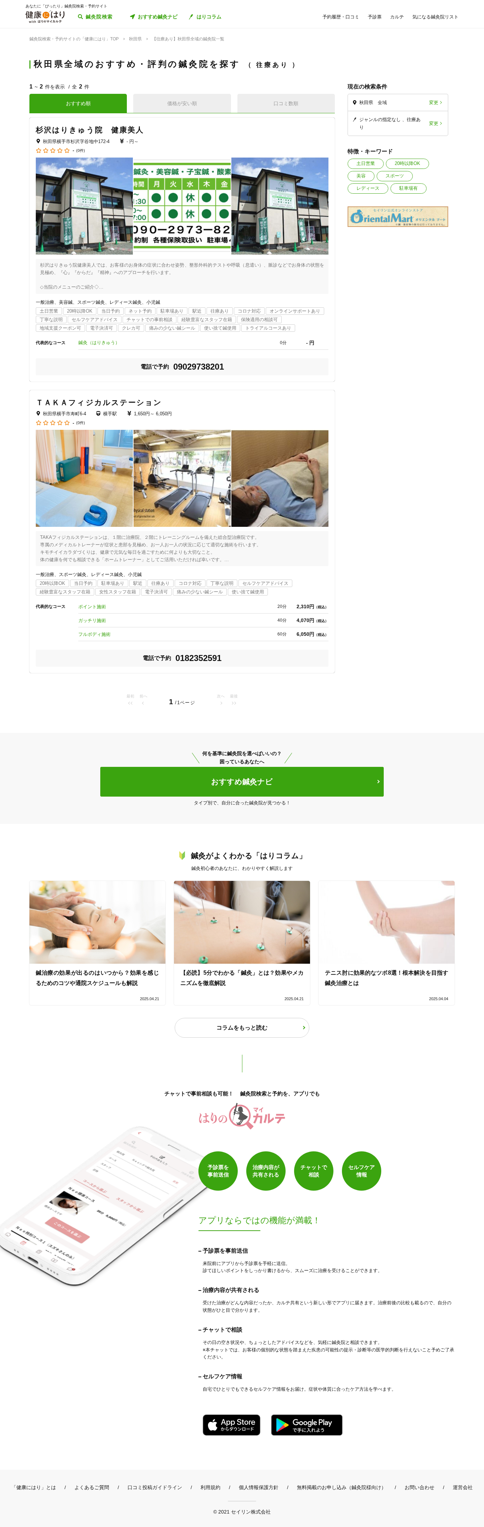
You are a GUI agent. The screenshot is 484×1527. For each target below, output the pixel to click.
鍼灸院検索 (99, 16)
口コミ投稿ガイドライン (155, 1487)
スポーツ (394, 175)
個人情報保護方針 (258, 1487)
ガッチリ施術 (92, 620)
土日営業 (365, 163)
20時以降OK (407, 163)
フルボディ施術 (94, 634)
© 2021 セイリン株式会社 (242, 1511)
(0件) (80, 151)
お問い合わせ (419, 1487)
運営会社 (463, 1487)
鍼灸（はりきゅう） (99, 342)
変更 (433, 102)
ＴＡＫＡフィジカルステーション (99, 402)
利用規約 (210, 1487)
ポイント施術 (92, 606)
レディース (367, 188)
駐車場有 (408, 188)
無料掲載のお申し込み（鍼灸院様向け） (341, 1487)
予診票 (375, 16)
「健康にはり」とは (33, 1487)
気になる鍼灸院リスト (435, 16)
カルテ (397, 16)
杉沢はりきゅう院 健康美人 (90, 130)
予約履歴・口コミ (340, 16)
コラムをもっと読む (242, 1028)
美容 (361, 175)
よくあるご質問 (91, 1487)
